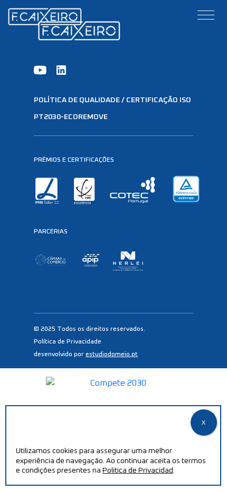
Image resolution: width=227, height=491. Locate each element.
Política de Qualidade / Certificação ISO (112, 100)
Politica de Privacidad (137, 470)
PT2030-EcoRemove (71, 117)
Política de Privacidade (67, 342)
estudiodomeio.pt (112, 354)
